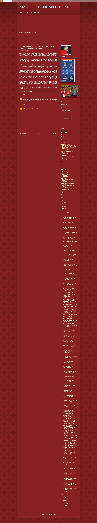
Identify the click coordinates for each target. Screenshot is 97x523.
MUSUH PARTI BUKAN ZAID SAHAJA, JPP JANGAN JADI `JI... (70, 302)
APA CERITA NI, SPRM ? (67, 269)
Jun (64, 497)
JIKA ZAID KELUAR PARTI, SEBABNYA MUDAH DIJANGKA (70, 321)
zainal (24, 108)
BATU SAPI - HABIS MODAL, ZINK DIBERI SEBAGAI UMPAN (69, 451)
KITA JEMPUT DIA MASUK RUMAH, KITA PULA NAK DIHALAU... (69, 393)
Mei (64, 499)
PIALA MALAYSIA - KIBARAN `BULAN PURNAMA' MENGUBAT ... (70, 489)
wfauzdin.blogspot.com (23, 88)
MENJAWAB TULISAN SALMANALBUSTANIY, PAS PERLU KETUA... (70, 215)
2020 (63, 194)
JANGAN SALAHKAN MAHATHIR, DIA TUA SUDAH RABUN (70, 271)
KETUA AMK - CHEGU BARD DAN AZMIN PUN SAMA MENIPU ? (69, 443)
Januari (64, 505)
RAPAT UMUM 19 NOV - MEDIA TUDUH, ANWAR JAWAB (68, 324)
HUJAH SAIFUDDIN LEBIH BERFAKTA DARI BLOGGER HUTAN (70, 426)
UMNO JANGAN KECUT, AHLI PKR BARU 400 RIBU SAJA (69, 243)
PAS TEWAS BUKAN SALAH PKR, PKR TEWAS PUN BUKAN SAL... (70, 438)
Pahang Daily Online (66, 144)
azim (23, 98)
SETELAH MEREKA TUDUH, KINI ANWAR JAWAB (69, 225)
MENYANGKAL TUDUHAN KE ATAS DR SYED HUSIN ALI (70, 267)
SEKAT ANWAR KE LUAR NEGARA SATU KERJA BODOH (69, 281)
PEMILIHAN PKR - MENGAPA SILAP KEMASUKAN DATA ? (69, 481)
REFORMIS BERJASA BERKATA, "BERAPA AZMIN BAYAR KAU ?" (69, 319)
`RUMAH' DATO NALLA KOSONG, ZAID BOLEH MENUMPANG (70, 326)
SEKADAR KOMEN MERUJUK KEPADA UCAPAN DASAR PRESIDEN (70, 238)
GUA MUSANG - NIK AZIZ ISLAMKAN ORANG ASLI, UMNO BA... (69, 408)
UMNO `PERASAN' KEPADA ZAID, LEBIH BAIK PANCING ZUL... (69, 346)
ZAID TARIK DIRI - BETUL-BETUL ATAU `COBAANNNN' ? (70, 403)
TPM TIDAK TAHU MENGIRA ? (68, 473)
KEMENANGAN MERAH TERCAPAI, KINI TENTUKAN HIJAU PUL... (69, 479)
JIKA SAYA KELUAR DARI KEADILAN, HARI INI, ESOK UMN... (70, 359)
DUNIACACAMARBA (66, 174)
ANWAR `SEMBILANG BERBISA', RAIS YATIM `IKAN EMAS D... (70, 307)
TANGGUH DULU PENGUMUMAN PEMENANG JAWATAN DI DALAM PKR (69, 289)
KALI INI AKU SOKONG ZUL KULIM (69, 376)
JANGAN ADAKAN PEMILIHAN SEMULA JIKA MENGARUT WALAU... (70, 349)
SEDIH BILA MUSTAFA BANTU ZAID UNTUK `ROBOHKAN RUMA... (69, 383)
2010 (63, 209)
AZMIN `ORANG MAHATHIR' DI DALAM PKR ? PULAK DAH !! (70, 279)
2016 (63, 200)
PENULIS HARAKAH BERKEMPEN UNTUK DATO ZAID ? (69, 433)
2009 (63, 507)
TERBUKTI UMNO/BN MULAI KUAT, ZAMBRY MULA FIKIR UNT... (69, 441)
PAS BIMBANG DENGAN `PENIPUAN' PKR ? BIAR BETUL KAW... (70, 341)
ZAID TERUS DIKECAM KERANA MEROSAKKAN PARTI (69, 381)
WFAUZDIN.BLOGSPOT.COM (67, 151)
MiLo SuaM (64, 155)
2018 (63, 197)
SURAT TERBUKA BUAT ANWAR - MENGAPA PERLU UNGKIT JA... (69, 331)
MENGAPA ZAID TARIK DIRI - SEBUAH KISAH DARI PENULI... (70, 401)
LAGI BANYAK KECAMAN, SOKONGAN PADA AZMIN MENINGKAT (70, 418)
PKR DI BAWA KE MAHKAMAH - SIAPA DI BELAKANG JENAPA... (70, 310)
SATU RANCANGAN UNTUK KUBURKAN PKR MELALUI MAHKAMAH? (68, 351)
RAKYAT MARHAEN (66, 164)
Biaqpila (63, 161)
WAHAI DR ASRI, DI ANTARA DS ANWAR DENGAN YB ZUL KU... (69, 416)
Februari (64, 503)
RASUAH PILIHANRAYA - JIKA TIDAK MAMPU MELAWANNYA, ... (69, 428)
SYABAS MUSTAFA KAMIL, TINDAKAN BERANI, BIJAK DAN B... (70, 357)
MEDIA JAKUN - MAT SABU (68, 316)
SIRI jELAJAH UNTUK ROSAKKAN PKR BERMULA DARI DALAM (70, 374)
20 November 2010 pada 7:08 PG (31, 98)
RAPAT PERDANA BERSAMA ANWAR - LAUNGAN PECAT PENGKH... (70, 305)
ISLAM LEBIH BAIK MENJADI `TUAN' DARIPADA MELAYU (69, 235)
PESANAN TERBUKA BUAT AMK (69, 250)
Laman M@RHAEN (66, 189)
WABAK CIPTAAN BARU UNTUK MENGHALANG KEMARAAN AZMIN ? (70, 476)
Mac (64, 502)
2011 (63, 208)
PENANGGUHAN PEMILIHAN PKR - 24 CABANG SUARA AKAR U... (70, 369)
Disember (65, 211)
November (65, 212)
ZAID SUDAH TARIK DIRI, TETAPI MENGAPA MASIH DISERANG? (69, 336)
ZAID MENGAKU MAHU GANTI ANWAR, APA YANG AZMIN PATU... (70, 396)
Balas (24, 104)
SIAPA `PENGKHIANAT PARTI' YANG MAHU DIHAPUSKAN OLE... (69, 284)
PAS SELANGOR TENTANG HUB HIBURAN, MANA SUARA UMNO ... (70, 421)
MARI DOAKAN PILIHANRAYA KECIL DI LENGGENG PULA (70, 458)
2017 (63, 199)
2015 (63, 202)
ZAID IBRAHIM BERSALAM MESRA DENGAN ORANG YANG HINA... (69, 252)
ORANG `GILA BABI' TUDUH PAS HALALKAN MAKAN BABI (69, 367)
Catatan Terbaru (23, 133)
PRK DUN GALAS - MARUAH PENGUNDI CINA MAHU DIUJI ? (69, 484)
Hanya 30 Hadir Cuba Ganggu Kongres (70, 241)
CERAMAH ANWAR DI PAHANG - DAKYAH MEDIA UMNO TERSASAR (70, 265)
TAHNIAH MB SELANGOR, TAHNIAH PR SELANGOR (69, 276)
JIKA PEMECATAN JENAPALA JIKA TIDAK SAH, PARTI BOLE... (69, 230)
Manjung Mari (64, 178)
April (64, 500)
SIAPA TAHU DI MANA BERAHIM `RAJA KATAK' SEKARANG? (70, 334)
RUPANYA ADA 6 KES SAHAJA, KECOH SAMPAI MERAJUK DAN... (70, 391)
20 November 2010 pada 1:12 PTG (31, 108)
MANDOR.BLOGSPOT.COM (43, 6)
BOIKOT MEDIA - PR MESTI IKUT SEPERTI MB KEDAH (69, 339)
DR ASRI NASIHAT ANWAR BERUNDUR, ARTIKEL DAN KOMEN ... (70, 471)
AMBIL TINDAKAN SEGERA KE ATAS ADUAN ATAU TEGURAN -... (69, 255)
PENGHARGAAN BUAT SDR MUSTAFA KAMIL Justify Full (70, 248)
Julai (64, 496)
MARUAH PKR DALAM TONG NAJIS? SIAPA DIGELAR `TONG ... (70, 364)
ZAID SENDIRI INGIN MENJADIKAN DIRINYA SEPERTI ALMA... (69, 411)
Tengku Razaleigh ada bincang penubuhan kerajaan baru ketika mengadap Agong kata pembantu (69, 157)
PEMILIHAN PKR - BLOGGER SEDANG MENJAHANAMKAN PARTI (70, 423)
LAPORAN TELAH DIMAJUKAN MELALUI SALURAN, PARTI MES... (70, 274)
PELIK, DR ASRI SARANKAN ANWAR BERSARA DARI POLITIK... (70, 461)
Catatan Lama (54, 133)
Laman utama (38, 133)
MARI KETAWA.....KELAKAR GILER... (69, 239)
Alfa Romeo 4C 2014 (65, 175)
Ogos (64, 494)
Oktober (64, 491)
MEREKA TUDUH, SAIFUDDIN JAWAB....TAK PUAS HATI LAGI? (69, 398)
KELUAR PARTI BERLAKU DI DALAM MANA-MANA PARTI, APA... (70, 315)
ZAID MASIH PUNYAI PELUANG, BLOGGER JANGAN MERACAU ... (69, 413)
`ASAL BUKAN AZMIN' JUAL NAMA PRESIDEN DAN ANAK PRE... (69, 372)
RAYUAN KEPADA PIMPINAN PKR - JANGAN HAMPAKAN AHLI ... (69, 300)
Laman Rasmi (65, 169)
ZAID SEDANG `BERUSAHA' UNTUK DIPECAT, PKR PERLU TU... (69, 362)
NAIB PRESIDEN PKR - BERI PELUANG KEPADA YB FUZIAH (70, 344)
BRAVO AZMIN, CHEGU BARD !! (69, 468)
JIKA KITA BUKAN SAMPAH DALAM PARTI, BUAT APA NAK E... (69, 292)
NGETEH (63, 152)
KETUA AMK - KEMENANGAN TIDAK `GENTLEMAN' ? (69, 295)
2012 (63, 206)
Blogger (54, 514)
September (65, 492)
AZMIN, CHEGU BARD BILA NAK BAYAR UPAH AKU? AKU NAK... (69, 286)
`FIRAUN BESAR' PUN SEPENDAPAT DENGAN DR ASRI (70, 453)
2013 (63, 205)
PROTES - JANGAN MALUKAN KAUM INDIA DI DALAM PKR (70, 233)
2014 (63, 203)
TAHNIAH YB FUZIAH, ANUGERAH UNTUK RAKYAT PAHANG (69, 218)
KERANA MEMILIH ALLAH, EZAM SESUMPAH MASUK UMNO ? (69, 220)
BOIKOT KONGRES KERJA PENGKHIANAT (68, 260)
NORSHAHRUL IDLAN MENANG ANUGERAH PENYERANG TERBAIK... (69, 463)
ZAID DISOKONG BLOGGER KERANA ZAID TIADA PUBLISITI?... (70, 378)
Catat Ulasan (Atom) (26, 135)
